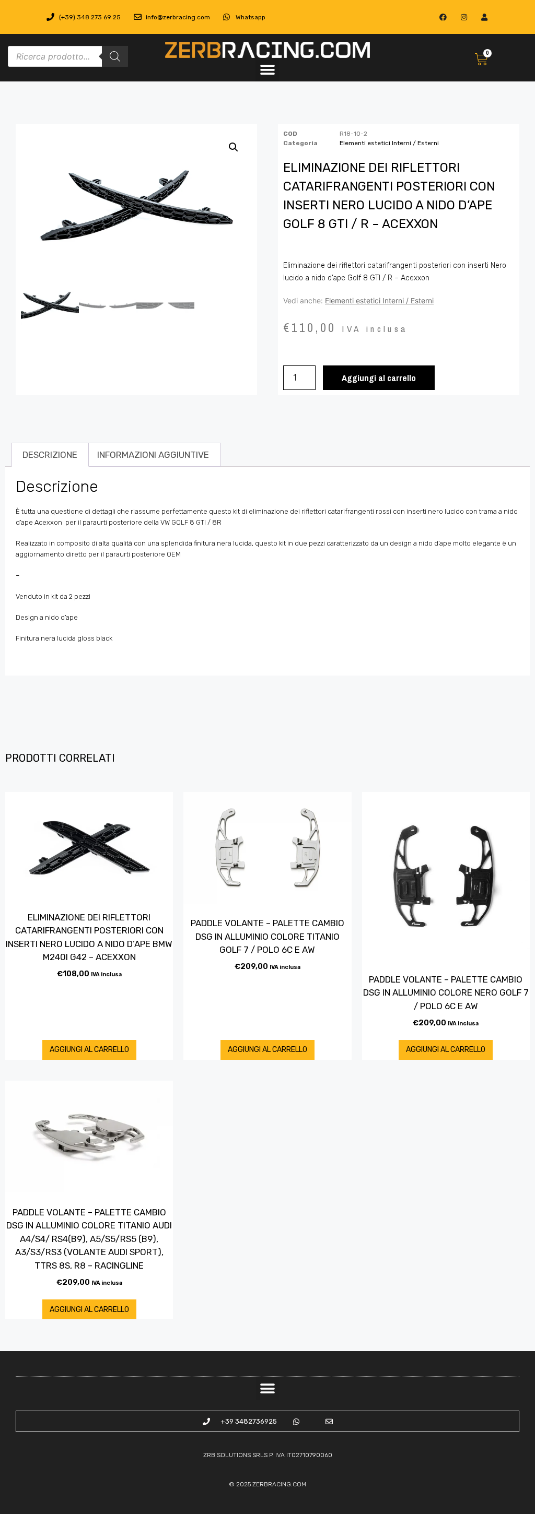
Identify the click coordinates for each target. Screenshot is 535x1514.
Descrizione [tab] (49, 455)
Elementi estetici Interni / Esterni (389, 143)
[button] (267, 69)
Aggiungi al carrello (379, 378)
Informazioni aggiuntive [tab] (153, 455)
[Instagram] (463, 17)
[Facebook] (443, 17)
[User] (484, 17)
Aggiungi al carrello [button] (89, 1049)
